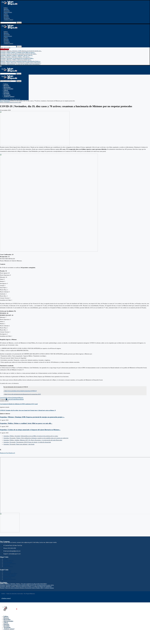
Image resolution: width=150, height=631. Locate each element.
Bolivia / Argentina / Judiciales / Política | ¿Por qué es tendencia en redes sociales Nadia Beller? (23, 583)
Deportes (6, 15)
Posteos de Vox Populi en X (7, 453)
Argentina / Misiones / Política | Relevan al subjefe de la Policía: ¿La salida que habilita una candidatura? (26, 586)
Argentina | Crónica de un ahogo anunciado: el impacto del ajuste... (18, 54)
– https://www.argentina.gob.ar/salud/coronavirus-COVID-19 (20, 391)
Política (6, 8)
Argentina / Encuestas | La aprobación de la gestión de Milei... (17, 58)
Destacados (6, 101)
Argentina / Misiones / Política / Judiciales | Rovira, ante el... (16, 55)
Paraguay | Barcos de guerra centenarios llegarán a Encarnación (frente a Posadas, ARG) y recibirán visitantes (27, 588)
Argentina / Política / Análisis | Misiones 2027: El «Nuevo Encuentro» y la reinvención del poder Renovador (32, 440)
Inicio (1, 101)
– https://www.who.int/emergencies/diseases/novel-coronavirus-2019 (22, 394)
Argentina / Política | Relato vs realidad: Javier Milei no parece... (17, 52)
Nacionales (7, 10)
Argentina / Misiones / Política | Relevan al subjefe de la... (16, 59)
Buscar (19, 22)
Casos (1, 397)
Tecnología (7, 18)
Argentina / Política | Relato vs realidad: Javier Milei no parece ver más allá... (26, 423)
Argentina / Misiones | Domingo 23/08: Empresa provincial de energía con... (21, 51)
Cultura (6, 13)
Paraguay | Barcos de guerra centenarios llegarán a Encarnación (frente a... (20, 61)
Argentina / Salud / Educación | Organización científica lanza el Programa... (20, 62)
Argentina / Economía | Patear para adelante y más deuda (18, 444)
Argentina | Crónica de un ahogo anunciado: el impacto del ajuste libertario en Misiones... (30, 430)
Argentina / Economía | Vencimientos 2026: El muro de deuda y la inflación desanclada (27, 442)
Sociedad (6, 16)
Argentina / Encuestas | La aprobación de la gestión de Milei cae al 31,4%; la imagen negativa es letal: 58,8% (27, 585)
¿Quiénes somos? (8, 19)
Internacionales (8, 12)
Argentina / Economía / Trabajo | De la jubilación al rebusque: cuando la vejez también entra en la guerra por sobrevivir (35, 438)
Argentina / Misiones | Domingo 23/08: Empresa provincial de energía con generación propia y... (32, 417)
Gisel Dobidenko (13, 397)
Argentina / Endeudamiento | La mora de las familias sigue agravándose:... (20, 64)
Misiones (6, 9)
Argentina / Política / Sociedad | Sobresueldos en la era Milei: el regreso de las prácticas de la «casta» (30, 436)
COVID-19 (6, 397)
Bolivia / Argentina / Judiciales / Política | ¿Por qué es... (15, 56)
